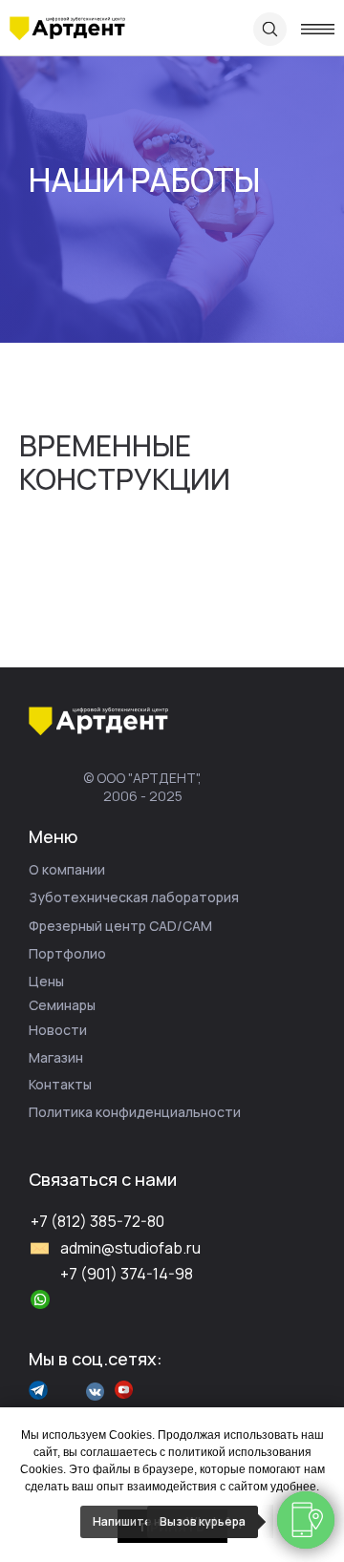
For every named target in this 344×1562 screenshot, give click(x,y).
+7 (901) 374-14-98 (126, 1273)
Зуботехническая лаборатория (134, 897)
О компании (67, 869)
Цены (46, 981)
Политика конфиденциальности (135, 1112)
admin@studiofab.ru (130, 1247)
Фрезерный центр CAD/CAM (120, 926)
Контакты (60, 1084)
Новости (58, 1030)
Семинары (62, 1005)
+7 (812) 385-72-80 (97, 1221)
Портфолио (67, 953)
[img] (67, 28)
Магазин (56, 1057)
